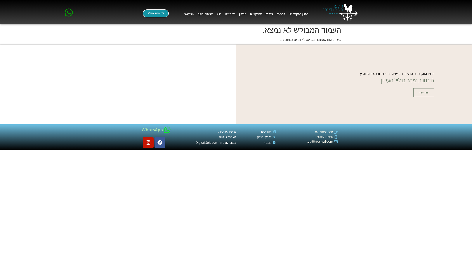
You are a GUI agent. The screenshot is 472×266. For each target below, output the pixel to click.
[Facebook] (160, 142)
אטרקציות (256, 14)
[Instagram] (148, 142)
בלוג (219, 14)
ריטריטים (230, 14)
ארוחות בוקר (205, 14)
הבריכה (281, 14)
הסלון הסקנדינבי (298, 14)
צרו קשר (423, 92)
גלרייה (269, 14)
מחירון (242, 14)
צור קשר (189, 14)
